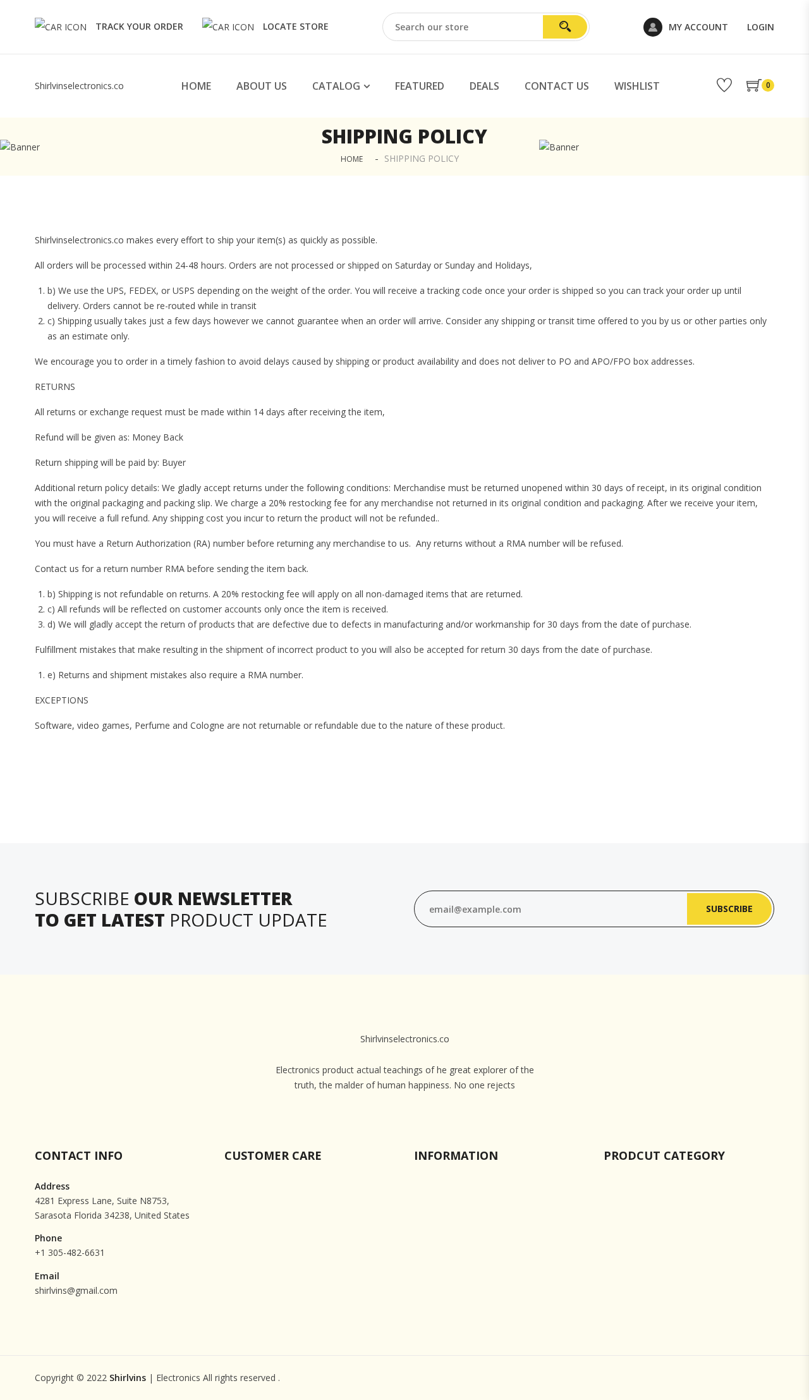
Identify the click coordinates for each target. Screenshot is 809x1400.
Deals (484, 86)
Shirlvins (127, 1378)
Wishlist (637, 86)
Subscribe (729, 909)
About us (261, 86)
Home (196, 86)
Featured (419, 86)
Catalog (336, 86)
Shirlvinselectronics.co (79, 86)
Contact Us (557, 86)
